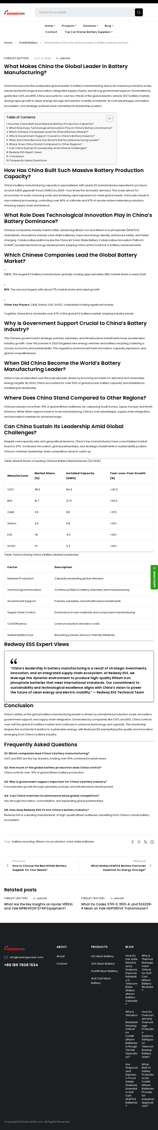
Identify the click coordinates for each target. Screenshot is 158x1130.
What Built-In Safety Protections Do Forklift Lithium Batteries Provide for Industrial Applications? (148, 1085)
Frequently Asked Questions (28, 160)
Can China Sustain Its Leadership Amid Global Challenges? (48, 148)
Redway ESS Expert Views (25, 152)
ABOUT (62, 947)
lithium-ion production (50, 841)
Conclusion (16, 156)
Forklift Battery (28, 43)
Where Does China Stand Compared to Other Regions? (45, 144)
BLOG (129, 947)
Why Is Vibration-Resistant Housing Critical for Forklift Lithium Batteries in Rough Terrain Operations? (131, 1034)
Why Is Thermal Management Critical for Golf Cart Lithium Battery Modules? (147, 973)
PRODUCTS (99, 947)
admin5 (65, 58)
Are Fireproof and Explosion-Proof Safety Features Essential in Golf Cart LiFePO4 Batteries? (131, 1085)
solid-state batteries (80, 841)
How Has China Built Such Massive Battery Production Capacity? (51, 124)
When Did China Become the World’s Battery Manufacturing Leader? (54, 140)
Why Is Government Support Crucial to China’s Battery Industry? (52, 136)
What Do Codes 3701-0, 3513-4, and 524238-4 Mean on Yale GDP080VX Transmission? (116, 906)
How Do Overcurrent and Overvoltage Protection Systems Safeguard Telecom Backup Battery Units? (148, 1034)
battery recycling (23, 841)
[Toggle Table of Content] (107, 118)
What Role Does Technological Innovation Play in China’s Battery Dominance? (60, 128)
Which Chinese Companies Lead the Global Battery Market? (48, 132)
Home (8, 43)
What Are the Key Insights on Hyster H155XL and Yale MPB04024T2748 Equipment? (38, 906)
